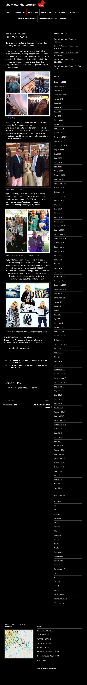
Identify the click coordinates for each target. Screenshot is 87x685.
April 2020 (58, 167)
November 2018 (60, 238)
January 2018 (59, 281)
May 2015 (58, 399)
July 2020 (57, 154)
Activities (57, 501)
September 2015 (60, 382)
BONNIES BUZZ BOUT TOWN (48, 18)
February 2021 (59, 124)
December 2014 (60, 420)
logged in (20, 388)
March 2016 (58, 365)
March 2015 (58, 408)
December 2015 (60, 374)
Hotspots (26, 360)
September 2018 (60, 247)
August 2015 (59, 387)
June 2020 (58, 158)
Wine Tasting (59, 603)
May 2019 (58, 213)
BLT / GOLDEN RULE (18, 12)
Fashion (17, 360)
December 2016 (60, 336)
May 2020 (58, 162)
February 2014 (59, 450)
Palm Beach (58, 560)
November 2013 (60, 463)
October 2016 (59, 340)
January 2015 (59, 416)
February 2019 (59, 226)
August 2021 (58, 99)
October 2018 (59, 243)
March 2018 (58, 272)
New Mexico (58, 552)
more (7, 67)
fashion (12, 365)
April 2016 (58, 361)
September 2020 (60, 145)
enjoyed (26, 128)
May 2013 (58, 484)
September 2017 (60, 298)
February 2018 (59, 276)
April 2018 (58, 268)
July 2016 (57, 348)
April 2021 (58, 116)
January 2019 (59, 230)
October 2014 (59, 429)
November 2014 (60, 425)
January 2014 (59, 454)
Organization (58, 556)
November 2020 (60, 137)
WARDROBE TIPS (46, 12)
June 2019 (58, 209)
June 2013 (58, 479)
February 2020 (59, 175)
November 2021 (60, 86)
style (45, 365)
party (38, 365)
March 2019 (58, 221)
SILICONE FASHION (60, 12)
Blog (55, 510)
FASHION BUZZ (75, 12)
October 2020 (59, 141)
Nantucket (43, 360)
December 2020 (60, 133)
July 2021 (57, 103)
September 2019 (60, 196)
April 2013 (58, 488)
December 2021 (60, 82)
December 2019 (60, 183)
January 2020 (59, 179)
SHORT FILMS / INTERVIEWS (27, 18)
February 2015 (59, 412)
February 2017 (59, 327)
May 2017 (57, 315)
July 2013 (57, 475)
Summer (57, 577)
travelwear (14, 367)
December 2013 (60, 458)
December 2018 (60, 234)
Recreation (58, 565)
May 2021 (57, 112)
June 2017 (58, 310)
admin (23, 33)
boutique (57, 514)
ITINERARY (63, 18)
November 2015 (60, 378)
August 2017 (58, 302)
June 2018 (58, 260)
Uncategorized (59, 594)
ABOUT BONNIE (33, 12)
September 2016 (60, 344)
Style (11, 362)
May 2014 (58, 437)
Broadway (58, 518)
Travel (18, 362)
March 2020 (58, 171)
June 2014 (58, 433)
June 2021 (58, 107)
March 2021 (58, 120)
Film (55, 531)
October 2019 (59, 192)
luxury (20, 365)
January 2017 (59, 331)
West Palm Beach (60, 599)
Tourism (57, 582)
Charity (56, 522)
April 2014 (58, 441)
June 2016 (58, 353)
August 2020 (59, 150)
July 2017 (57, 306)
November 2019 (60, 188)
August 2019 (59, 200)
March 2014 (58, 446)
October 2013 (59, 467)
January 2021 (59, 129)
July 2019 (57, 205)
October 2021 (59, 90)
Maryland (57, 539)
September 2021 (60, 95)
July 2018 (57, 255)
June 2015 (58, 395)
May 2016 (58, 357)
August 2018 (59, 251)
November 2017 (60, 289)
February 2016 (59, 370)
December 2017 (60, 285)
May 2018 (58, 264)
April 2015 (58, 403)
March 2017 (58, 323)
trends (56, 590)
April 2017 (58, 319)
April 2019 (58, 217)
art (10, 360)
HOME (8, 12)
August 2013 (59, 471)
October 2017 (59, 293)
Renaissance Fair (60, 569)
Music (34, 360)
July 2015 (57, 391)
